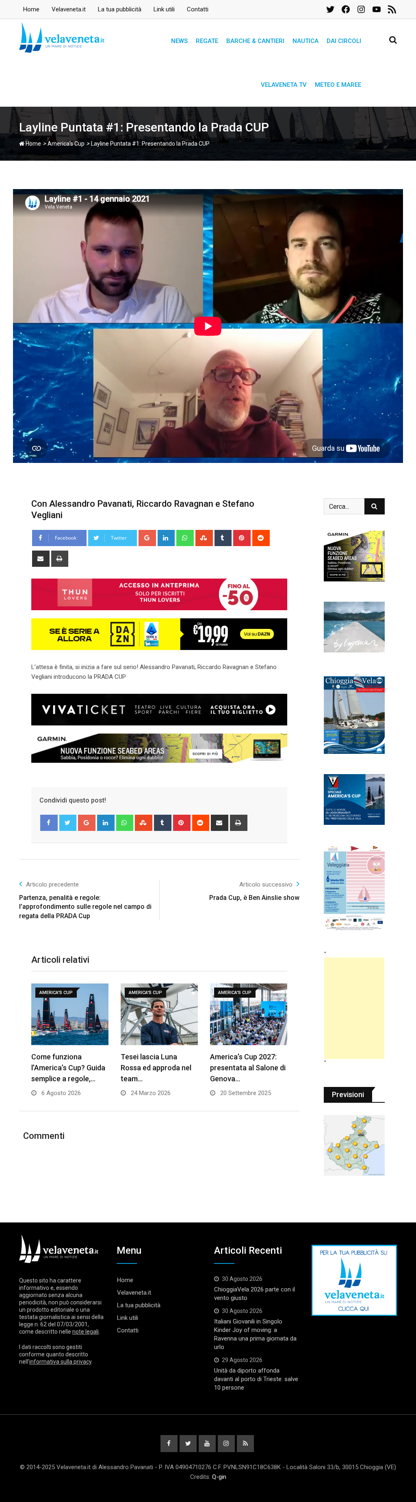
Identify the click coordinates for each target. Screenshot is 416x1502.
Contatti (197, 9)
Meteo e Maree (338, 84)
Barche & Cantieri (255, 41)
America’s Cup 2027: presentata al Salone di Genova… (248, 1067)
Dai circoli (344, 41)
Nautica (305, 41)
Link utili (164, 9)
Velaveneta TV (284, 84)
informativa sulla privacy (60, 1361)
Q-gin (219, 1476)
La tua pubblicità (119, 9)
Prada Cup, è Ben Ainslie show (254, 898)
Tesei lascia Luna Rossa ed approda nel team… (156, 1067)
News (179, 41)
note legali (85, 1331)
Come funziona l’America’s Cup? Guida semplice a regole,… (68, 1067)
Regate (207, 41)
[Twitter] (68, 823)
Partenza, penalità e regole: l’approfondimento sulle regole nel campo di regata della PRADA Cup (85, 907)
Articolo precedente (52, 884)
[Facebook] (49, 823)
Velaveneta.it (69, 9)
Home (31, 9)
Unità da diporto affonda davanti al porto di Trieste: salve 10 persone (256, 1379)
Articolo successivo (265, 884)
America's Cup (66, 143)
